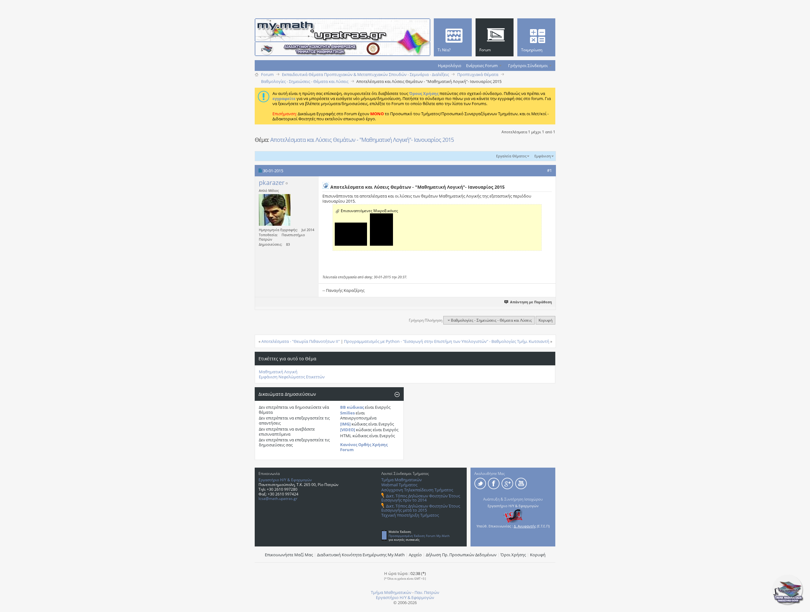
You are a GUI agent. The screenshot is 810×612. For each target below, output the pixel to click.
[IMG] (345, 424)
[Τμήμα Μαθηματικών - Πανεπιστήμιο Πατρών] (788, 604)
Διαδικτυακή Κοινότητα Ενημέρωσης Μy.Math (361, 555)
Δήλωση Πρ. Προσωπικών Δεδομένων (461, 555)
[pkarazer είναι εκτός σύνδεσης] (274, 210)
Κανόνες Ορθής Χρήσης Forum (364, 447)
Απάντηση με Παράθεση (531, 302)
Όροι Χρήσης (513, 555)
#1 (549, 170)
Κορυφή (545, 320)
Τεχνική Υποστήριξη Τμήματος (410, 515)
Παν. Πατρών (426, 592)
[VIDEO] (347, 429)
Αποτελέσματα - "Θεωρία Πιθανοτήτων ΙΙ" (300, 341)
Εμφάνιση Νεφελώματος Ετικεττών (292, 377)
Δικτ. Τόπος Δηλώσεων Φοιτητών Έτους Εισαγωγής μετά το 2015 (420, 508)
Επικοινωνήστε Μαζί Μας (289, 555)
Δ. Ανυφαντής (525, 526)
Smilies (347, 413)
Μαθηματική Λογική (278, 372)
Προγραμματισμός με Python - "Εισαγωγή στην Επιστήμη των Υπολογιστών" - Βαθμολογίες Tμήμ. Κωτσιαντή (446, 341)
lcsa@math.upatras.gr (278, 498)
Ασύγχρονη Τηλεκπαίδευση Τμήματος (417, 490)
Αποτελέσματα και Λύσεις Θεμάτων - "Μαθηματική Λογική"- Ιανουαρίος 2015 (362, 139)
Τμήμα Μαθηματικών (401, 480)
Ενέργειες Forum (482, 65)
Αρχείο (415, 555)
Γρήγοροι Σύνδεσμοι (528, 65)
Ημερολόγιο (449, 65)
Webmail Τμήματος (399, 485)
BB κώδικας (352, 407)
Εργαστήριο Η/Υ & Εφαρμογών (285, 480)
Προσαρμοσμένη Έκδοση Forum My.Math (419, 535)
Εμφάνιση (542, 156)
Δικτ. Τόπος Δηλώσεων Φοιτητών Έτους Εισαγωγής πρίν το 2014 (420, 498)
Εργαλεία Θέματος (511, 156)
